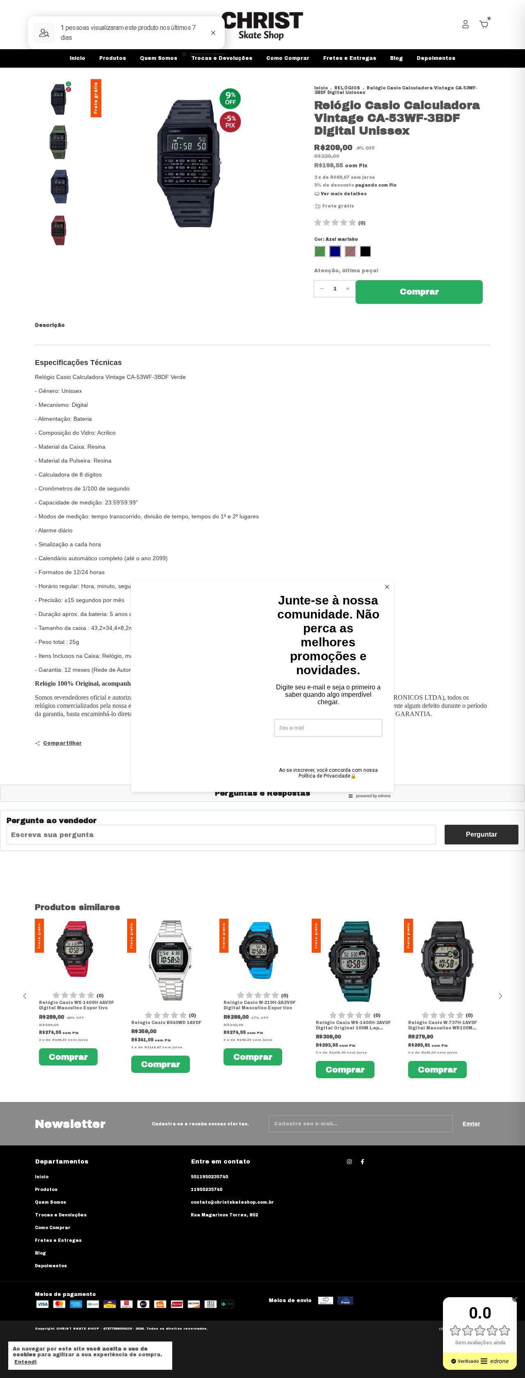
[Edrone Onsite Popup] (262, 689)
